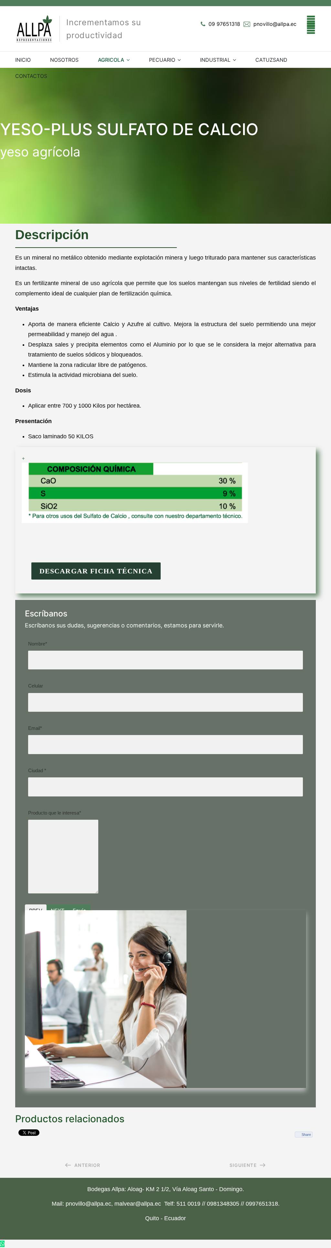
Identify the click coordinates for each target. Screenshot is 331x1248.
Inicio (23, 60)
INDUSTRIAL (215, 60)
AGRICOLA (111, 60)
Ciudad (37, 770)
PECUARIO (162, 60)
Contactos (31, 76)
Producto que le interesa (54, 813)
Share (306, 1134)
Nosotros (64, 60)
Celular (35, 685)
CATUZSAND (271, 60)
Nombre (37, 643)
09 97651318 (224, 24)
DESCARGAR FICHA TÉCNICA (96, 571)
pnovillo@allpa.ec (274, 24)
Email (35, 728)
